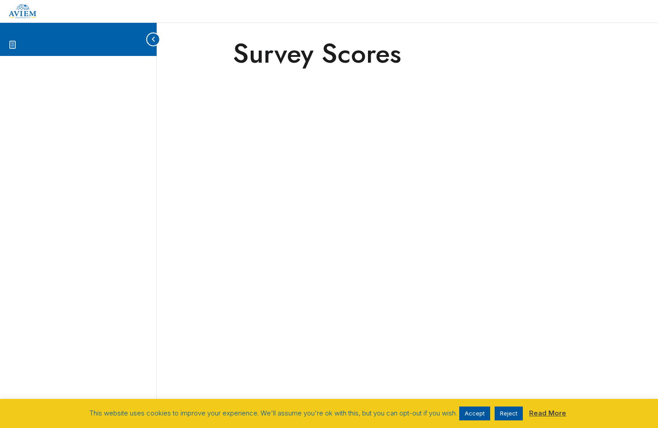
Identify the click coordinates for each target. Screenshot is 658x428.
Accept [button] (475, 413)
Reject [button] (508, 413)
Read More (547, 413)
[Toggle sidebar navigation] (149, 39)
